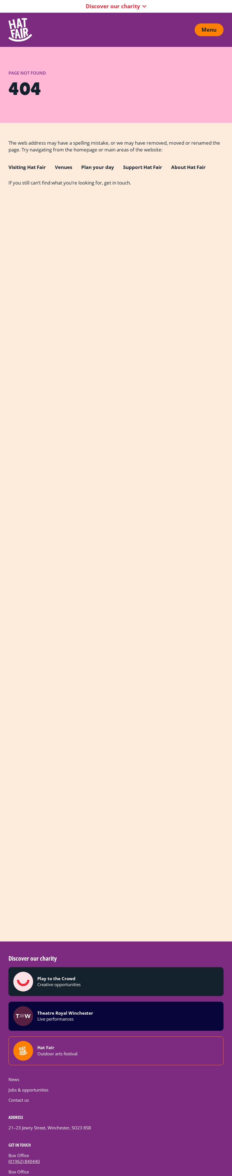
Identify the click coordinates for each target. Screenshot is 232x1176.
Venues (63, 167)
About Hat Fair (188, 167)
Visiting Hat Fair (27, 167)
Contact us (18, 1100)
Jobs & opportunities (28, 1090)
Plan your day (97, 167)
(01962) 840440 (24, 1161)
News (13, 1079)
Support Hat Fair (142, 167)
